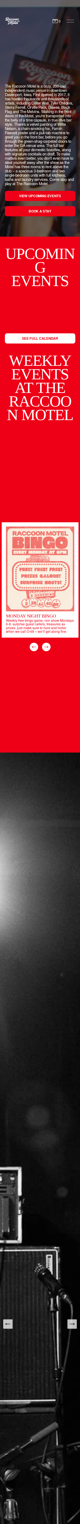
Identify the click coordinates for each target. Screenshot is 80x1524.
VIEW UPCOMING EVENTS (40, 195)
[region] (40, 587)
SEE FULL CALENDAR (40, 338)
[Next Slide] (72, 1324)
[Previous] (34, 647)
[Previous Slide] (8, 1324)
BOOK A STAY (40, 211)
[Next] (46, 647)
